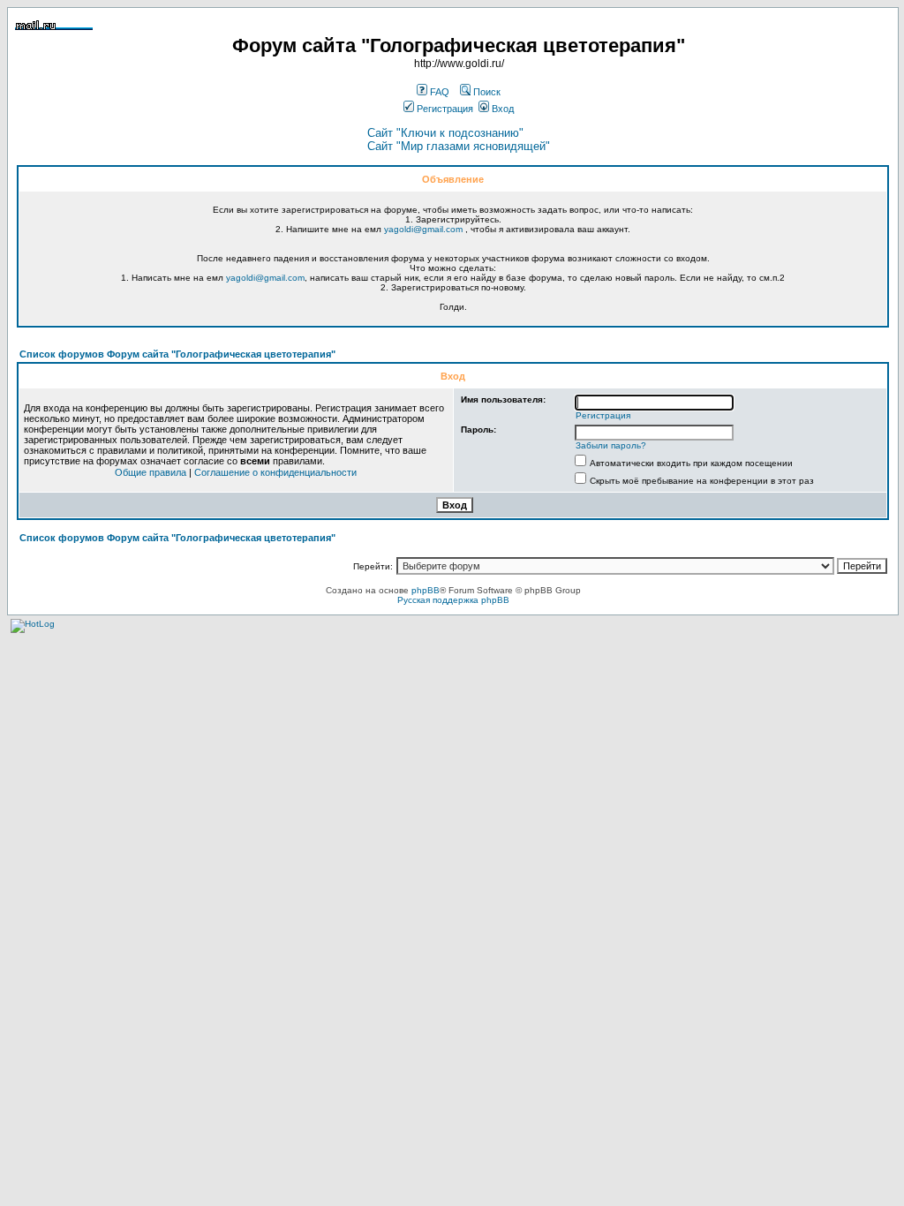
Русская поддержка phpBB (453, 600)
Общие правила (150, 472)
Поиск (486, 92)
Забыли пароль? (611, 445)
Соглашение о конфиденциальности (275, 472)
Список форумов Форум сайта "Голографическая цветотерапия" (177, 354)
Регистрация (443, 108)
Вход (501, 108)
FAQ (438, 92)
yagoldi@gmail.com (423, 229)
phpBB (425, 590)
